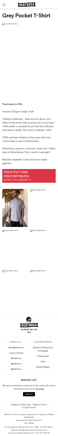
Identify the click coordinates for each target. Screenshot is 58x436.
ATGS (31, 423)
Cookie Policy (29, 407)
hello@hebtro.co (16, 347)
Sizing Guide (43, 356)
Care (43, 361)
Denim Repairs (43, 367)
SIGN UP (29, 394)
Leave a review (16, 353)
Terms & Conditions (21, 405)
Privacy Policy (40, 405)
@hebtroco (16, 358)
